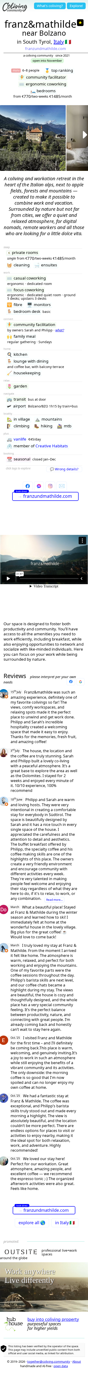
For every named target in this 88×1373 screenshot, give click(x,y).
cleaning (18, 265)
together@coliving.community (48, 1361)
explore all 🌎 (32, 1222)
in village (18, 419)
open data (61, 1366)
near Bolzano (44, 33)
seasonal (18, 459)
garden (17, 386)
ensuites (45, 265)
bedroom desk (23, 311)
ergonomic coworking (42, 84)
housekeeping (23, 373)
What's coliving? (50, 5)
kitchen (17, 354)
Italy (59, 41)
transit (16, 399)
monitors (39, 304)
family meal (21, 336)
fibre (14, 304)
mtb (64, 426)
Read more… (54, 900)
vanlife (16, 439)
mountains (48, 419)
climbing (18, 426)
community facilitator (42, 77)
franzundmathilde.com (45, 48)
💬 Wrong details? (64, 469)
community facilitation (31, 324)
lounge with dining (27, 361)
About (76, 1361)
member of (37, 446)
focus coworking (25, 290)
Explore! (76, 5)
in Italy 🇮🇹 (65, 1222)
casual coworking (26, 278)
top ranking (59, 70)
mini (16, 71)
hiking (43, 426)
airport (16, 406)
